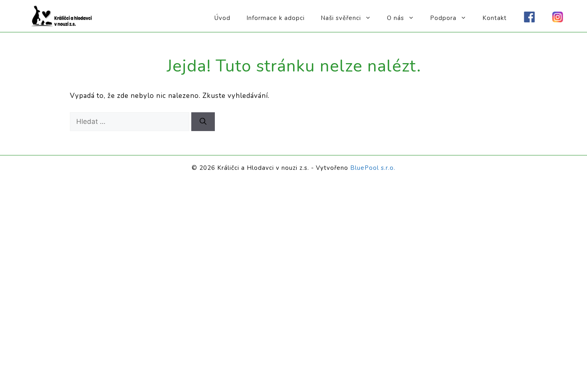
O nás (395, 18)
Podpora (443, 18)
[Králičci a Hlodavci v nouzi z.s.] (62, 15)
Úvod (222, 18)
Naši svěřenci (341, 18)
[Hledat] (203, 121)
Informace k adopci (275, 18)
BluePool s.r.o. (372, 168)
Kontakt (494, 18)
